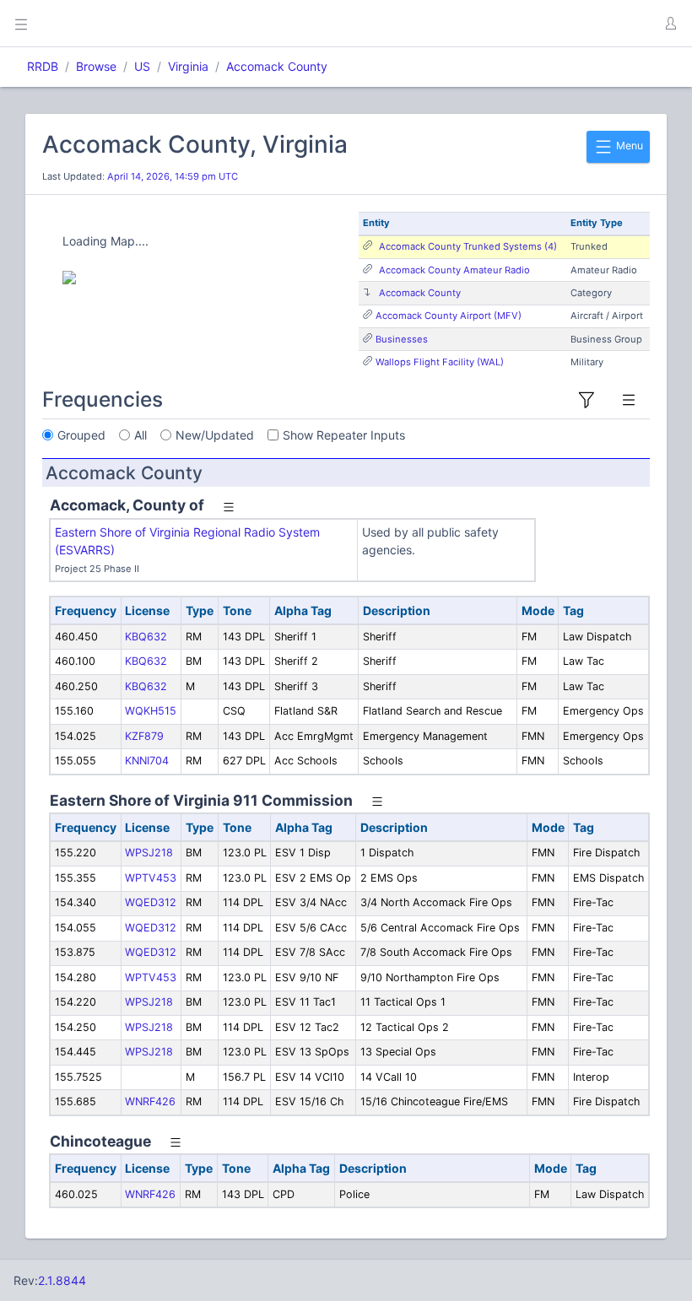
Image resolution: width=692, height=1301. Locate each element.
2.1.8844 (62, 1280)
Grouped (81, 435)
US (142, 66)
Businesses (402, 339)
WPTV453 (150, 878)
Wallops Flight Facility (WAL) (440, 362)
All (140, 435)
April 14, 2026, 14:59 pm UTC (172, 176)
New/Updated (215, 435)
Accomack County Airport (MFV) (449, 315)
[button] (670, 23)
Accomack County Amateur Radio (454, 270)
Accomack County (276, 66)
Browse (96, 66)
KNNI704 (147, 760)
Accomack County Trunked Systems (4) (468, 246)
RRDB (42, 66)
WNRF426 (150, 1101)
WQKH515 (150, 710)
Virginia (188, 66)
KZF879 (144, 736)
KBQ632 (146, 636)
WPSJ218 (149, 852)
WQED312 (150, 902)
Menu (628, 145)
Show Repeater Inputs (344, 435)
